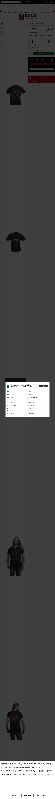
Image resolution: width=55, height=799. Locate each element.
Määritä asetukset (41, 795)
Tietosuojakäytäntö (49, 775)
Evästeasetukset (22, 775)
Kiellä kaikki (27, 795)
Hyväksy (14, 795)
